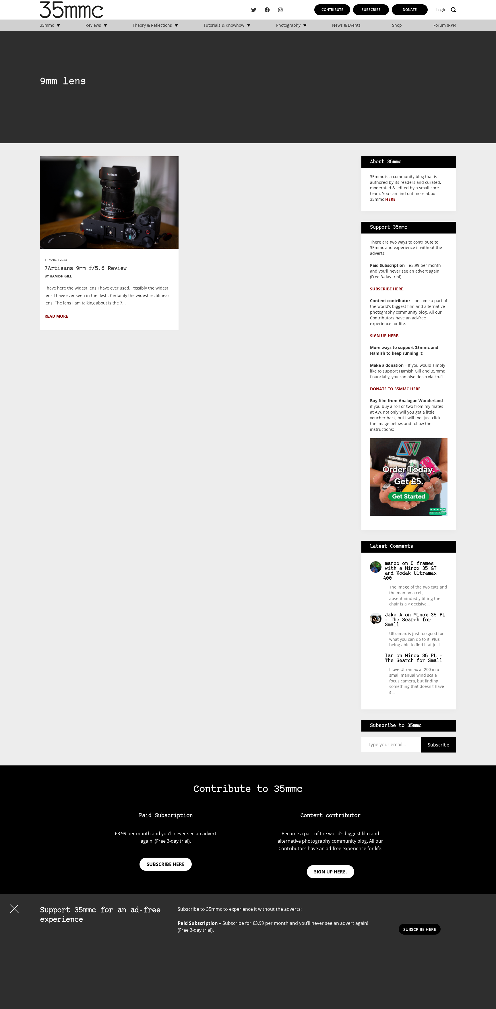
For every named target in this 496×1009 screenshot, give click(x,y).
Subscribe (371, 9)
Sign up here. (384, 335)
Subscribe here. (387, 289)
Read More (56, 316)
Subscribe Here (419, 929)
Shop (397, 25)
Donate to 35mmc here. (396, 388)
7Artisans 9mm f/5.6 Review (85, 268)
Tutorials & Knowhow (224, 25)
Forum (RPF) (444, 25)
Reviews (93, 25)
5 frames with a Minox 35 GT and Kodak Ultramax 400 (410, 571)
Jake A (393, 615)
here (390, 199)
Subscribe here (166, 864)
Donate (410, 9)
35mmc (47, 25)
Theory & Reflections (152, 25)
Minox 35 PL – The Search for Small (415, 620)
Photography (288, 25)
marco (392, 563)
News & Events (346, 25)
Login (441, 9)
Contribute (332, 9)
